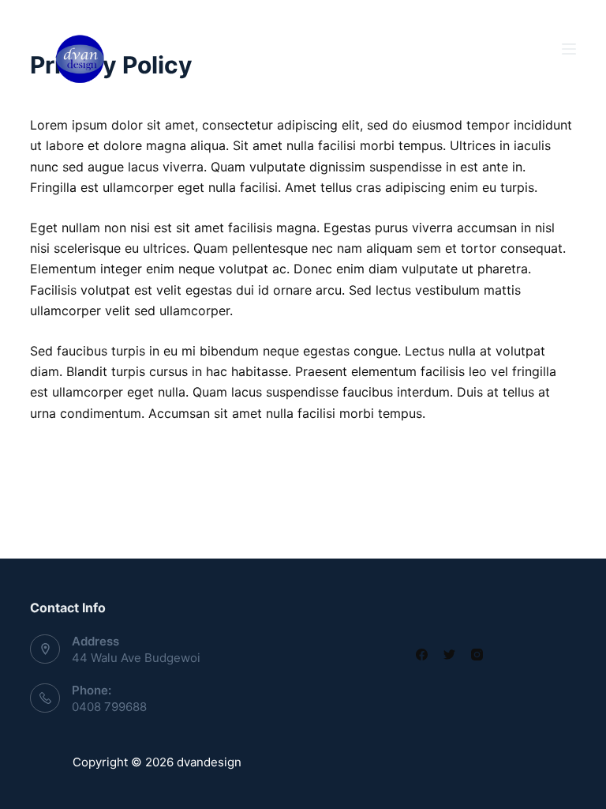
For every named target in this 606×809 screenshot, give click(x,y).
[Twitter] (449, 654)
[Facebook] (422, 654)
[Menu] (569, 49)
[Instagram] (477, 654)
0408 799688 (109, 706)
